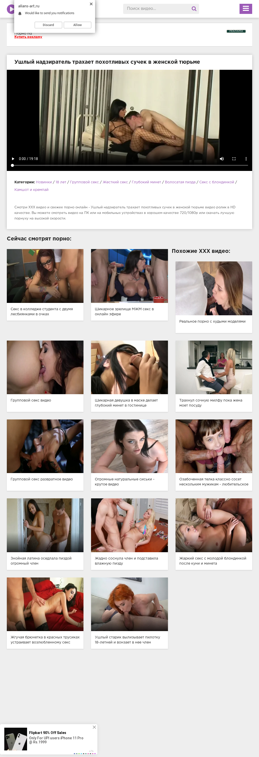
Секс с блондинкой (216, 182)
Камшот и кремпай (31, 189)
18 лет (61, 182)
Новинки (44, 182)
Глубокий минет (146, 182)
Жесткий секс (115, 182)
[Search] (194, 9)
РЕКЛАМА (236, 31)
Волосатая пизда (180, 182)
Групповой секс (84, 182)
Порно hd (23, 33)
